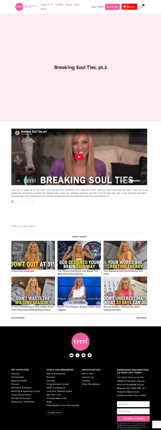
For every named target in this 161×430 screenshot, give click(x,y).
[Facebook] (84, 355)
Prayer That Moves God (22, 271)
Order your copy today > (23, 226)
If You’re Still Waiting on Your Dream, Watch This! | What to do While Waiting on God (32, 308)
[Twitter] (90, 355)
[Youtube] (71, 355)
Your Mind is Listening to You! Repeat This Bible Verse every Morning (77, 272)
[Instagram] (77, 355)
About (101, 7)
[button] (46, 5)
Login (94, 7)
